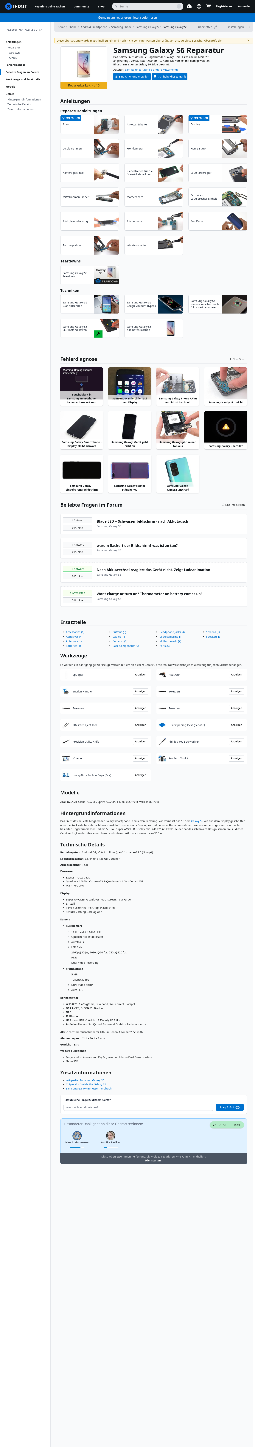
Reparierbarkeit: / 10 (83, 85)
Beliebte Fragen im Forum (22, 72)
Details (10, 94)
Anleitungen (13, 42)
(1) (75, 632)
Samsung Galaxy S (147, 27)
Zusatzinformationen (20, 109)
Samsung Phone (121, 27)
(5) (119, 632)
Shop (101, 6)
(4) (74, 636)
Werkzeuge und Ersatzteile (23, 79)
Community (81, 6)
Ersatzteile (73, 622)
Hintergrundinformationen (24, 99)
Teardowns (70, 261)
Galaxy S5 (197, 821)
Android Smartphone (94, 27)
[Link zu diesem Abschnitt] (58, 814)
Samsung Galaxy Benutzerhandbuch (89, 1088)
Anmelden (244, 6)
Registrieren (224, 6)
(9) (126, 646)
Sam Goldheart (134, 69)
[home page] (16, 6)
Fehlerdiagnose (15, 65)
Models (10, 86)
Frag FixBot (227, 1107)
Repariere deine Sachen (50, 6)
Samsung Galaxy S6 (24, 30)
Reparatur (13, 47)
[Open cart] (208, 6)
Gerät (61, 27)
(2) (120, 641)
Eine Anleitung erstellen (134, 76)
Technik (12, 58)
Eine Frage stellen (235, 504)
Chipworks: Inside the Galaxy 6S (86, 1084)
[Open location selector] (199, 6)
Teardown (13, 52)
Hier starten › (153, 1160)
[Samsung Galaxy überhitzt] (225, 427)
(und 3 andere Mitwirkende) (161, 69)
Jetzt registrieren (145, 17)
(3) (213, 636)
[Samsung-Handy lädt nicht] (225, 383)
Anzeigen (140, 674)
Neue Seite (239, 359)
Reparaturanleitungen (81, 110)
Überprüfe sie (213, 40)
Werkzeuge (73, 655)
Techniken (69, 290)
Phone (73, 27)
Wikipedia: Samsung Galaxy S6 (85, 1080)
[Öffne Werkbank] (189, 6)
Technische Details (19, 104)
